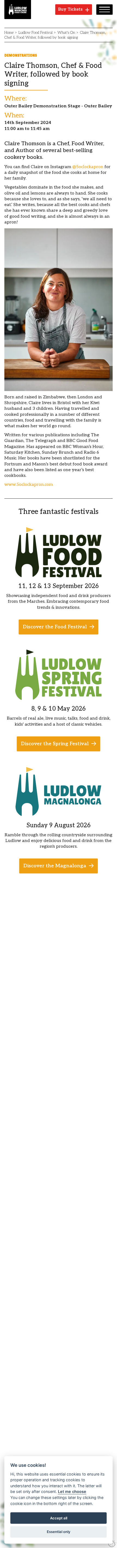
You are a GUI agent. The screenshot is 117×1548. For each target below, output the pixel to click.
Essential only (58, 1531)
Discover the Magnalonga (54, 866)
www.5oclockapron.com (28, 484)
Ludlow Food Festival (36, 32)
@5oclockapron (87, 166)
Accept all (58, 1518)
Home (9, 32)
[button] (104, 9)
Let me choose (72, 1491)
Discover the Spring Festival (55, 744)
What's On (66, 32)
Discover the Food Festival (55, 627)
